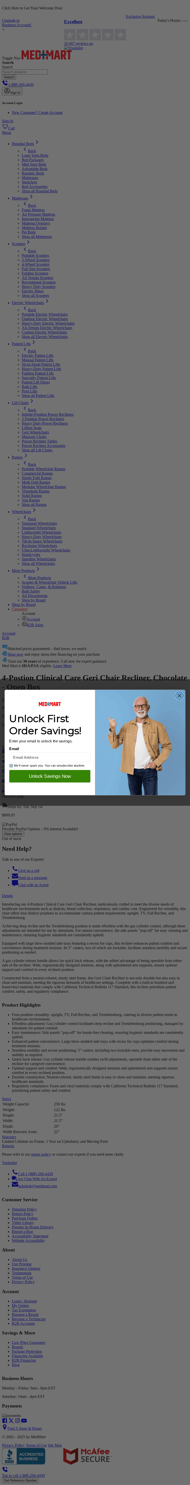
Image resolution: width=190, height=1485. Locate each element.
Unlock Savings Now (50, 776)
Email (14, 749)
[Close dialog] (179, 696)
